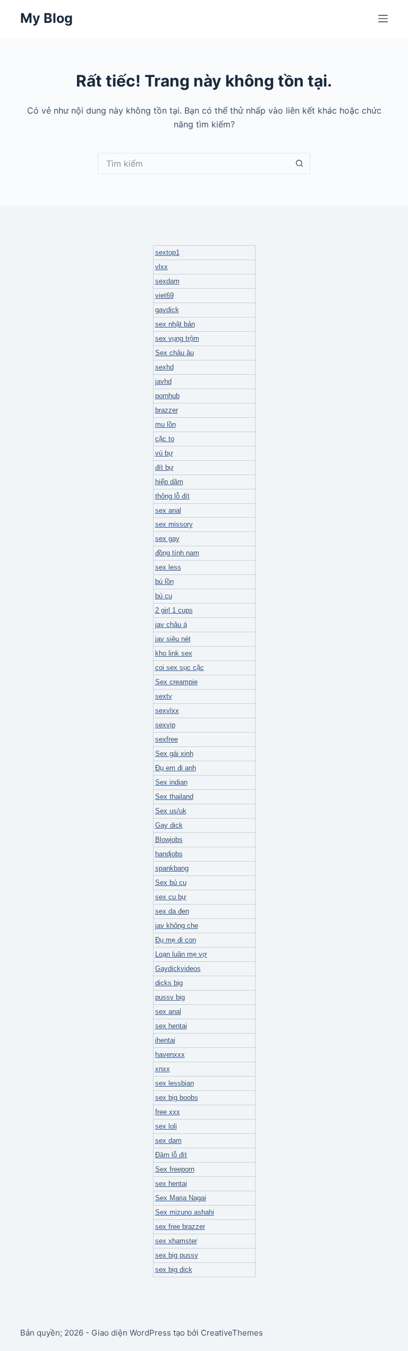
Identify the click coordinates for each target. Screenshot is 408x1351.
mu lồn (165, 424)
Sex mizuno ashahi (184, 1212)
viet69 (164, 295)
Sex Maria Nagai (180, 1198)
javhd (163, 381)
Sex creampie (176, 682)
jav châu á (171, 625)
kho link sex (173, 653)
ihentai (165, 1040)
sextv (163, 696)
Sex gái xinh (174, 754)
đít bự (164, 467)
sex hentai (171, 1026)
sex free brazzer (180, 1226)
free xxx (167, 1112)
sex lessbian (174, 1083)
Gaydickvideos (178, 969)
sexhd (164, 367)
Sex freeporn (174, 1169)
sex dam (168, 1141)
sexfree (166, 739)
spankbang (172, 868)
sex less (168, 567)
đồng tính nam (177, 553)
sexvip (165, 725)
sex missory (174, 524)
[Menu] (383, 18)
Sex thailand (174, 797)
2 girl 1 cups (174, 610)
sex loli (166, 1126)
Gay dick (169, 825)
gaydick (167, 310)
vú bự (164, 453)
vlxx (161, 267)
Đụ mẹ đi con (175, 940)
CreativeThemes (232, 1333)
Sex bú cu (170, 883)
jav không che (176, 926)
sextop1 (167, 252)
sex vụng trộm (177, 338)
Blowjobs (169, 840)
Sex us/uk (170, 811)
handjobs (169, 854)
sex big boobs (176, 1098)
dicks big (169, 983)
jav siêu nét (173, 639)
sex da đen (172, 911)
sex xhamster (176, 1241)
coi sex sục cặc (179, 668)
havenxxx (170, 1055)
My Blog (46, 18)
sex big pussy (176, 1255)
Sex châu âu (174, 353)
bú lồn (164, 582)
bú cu (163, 596)
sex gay (167, 539)
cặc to (164, 439)
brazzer (166, 410)
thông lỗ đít (172, 496)
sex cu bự (170, 897)
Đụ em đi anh (175, 768)
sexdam (167, 281)
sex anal (168, 510)
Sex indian (171, 782)
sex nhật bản (175, 324)
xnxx (162, 1069)
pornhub (167, 396)
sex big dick (173, 1269)
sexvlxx (167, 711)
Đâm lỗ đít (171, 1155)
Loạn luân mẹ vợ (181, 954)
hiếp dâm (169, 482)
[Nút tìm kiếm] (299, 163)
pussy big (170, 997)
